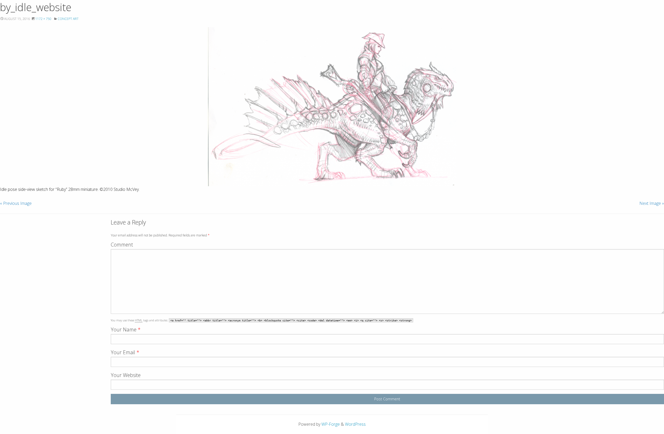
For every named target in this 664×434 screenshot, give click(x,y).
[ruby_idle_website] (332, 106)
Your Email (125, 352)
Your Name (126, 329)
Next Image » (651, 203)
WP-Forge (330, 424)
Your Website (126, 375)
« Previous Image (16, 203)
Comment (122, 244)
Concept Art (68, 19)
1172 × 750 (43, 19)
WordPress (355, 424)
